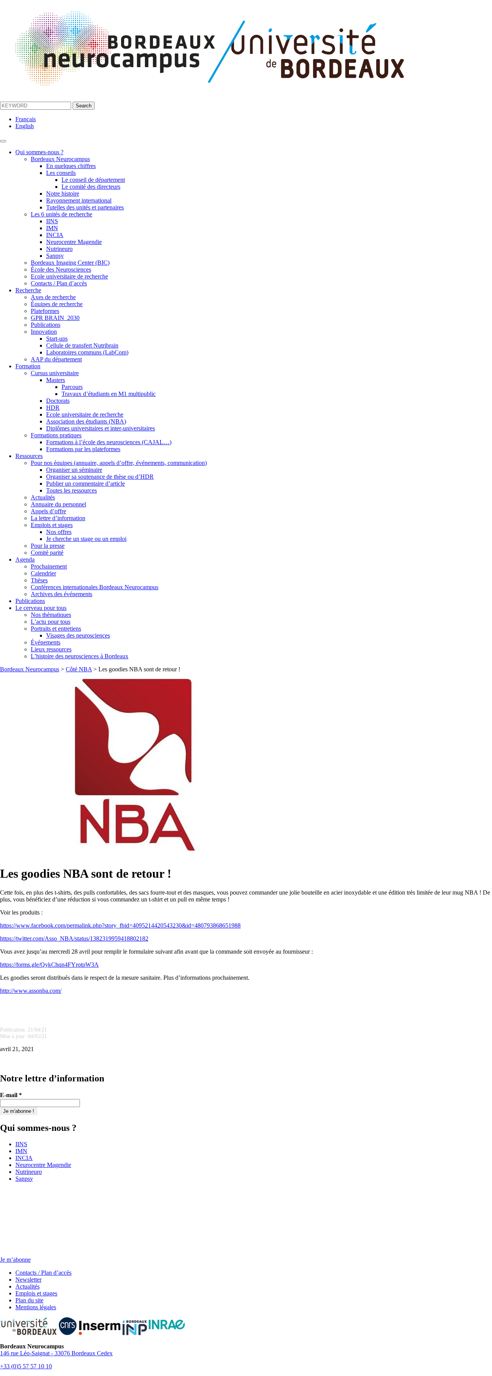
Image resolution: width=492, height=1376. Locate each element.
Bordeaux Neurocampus (60, 159)
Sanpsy (55, 255)
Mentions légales (35, 1307)
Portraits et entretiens (56, 628)
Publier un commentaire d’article (85, 483)
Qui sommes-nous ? (39, 152)
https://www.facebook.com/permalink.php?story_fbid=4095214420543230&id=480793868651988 (120, 925)
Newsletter (28, 1279)
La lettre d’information (58, 518)
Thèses (39, 580)
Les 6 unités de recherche (61, 214)
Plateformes (45, 311)
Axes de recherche (53, 297)
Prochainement (49, 566)
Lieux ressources (51, 649)
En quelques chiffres (71, 166)
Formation (27, 366)
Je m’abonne (15, 1259)
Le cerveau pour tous (40, 608)
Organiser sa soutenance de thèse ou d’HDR (100, 476)
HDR (53, 407)
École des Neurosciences (61, 269)
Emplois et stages (52, 525)
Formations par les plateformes (83, 449)
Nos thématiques (51, 614)
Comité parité (47, 552)
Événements (45, 642)
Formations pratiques (56, 435)
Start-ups (57, 338)
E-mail (11, 1095)
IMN (52, 228)
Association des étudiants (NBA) (86, 421)
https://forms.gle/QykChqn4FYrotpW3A (49, 964)
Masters (55, 380)
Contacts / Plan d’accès (59, 283)
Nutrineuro (59, 249)
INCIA (54, 235)
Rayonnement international (78, 200)
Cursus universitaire (55, 373)
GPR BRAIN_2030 (55, 318)
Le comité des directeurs (91, 186)
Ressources (29, 456)
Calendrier (43, 573)
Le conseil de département (93, 179)
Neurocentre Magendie (74, 242)
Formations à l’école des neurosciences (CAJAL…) (108, 442)
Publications (45, 324)
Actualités (43, 497)
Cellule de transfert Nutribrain (82, 345)
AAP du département (56, 359)
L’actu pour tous (50, 621)
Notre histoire (62, 193)
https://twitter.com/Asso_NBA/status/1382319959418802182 (74, 938)
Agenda (25, 559)
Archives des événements (61, 594)
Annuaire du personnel (58, 504)
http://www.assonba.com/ (31, 990)
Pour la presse (48, 545)
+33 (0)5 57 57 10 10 (26, 1366)
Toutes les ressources (71, 490)
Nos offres (58, 532)
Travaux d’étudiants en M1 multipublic (109, 394)
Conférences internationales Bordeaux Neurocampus (94, 587)
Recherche (28, 290)
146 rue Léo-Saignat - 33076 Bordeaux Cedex (56, 1353)
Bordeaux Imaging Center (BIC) (70, 262)
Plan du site (29, 1300)
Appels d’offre (48, 511)
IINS (52, 221)
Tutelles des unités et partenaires (85, 207)
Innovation (44, 331)
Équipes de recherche (57, 304)
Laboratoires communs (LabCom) (87, 352)
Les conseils (61, 173)
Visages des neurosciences (78, 635)
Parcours (72, 387)
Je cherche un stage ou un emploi (86, 539)
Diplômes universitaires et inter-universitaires (100, 428)
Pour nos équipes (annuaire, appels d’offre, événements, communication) (119, 463)
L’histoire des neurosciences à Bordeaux (79, 656)
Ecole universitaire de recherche (69, 276)
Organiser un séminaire (74, 469)
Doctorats (58, 400)
